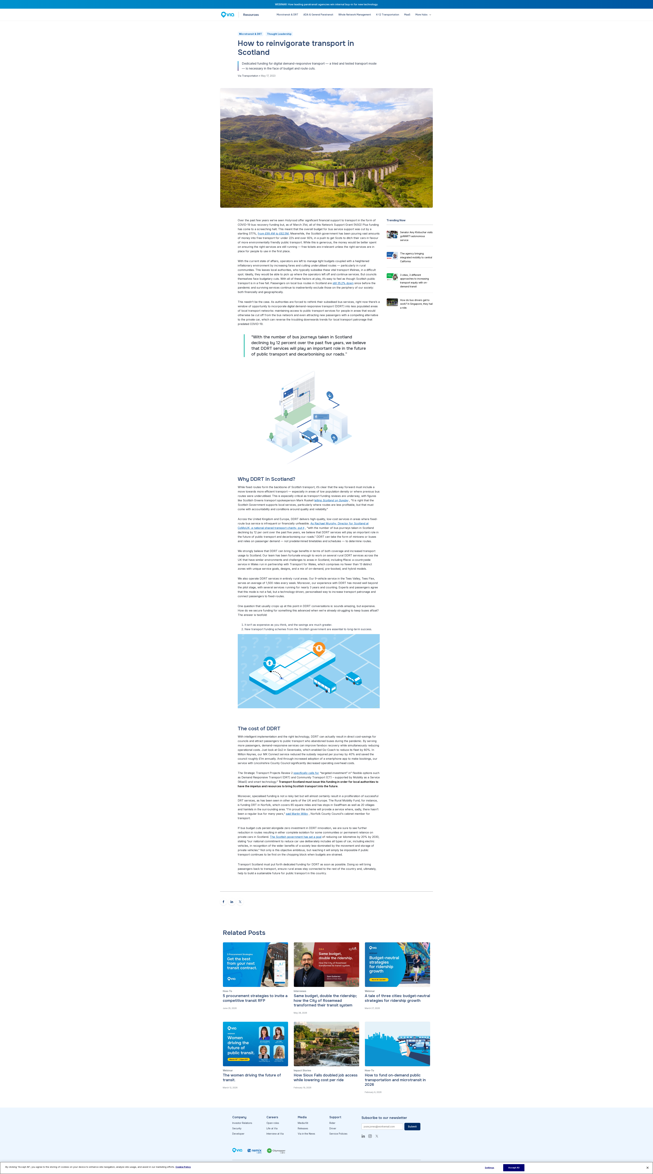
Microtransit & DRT (250, 33)
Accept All (514, 1167)
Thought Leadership (279, 33)
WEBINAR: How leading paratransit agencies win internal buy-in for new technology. (326, 4)
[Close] (647, 1167)
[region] (326, 1168)
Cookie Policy (183, 1167)
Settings (489, 1167)
